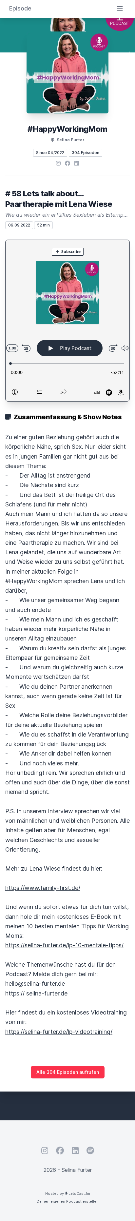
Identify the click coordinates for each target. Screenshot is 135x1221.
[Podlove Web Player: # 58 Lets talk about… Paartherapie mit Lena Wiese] (67, 320)
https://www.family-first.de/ (42, 887)
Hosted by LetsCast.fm (67, 1193)
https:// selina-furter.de (36, 993)
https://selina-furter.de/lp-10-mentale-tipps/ (64, 945)
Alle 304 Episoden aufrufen (67, 1072)
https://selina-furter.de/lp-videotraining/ (58, 1031)
